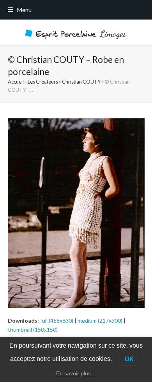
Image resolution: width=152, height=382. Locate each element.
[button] (20, 9)
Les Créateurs (43, 82)
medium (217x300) (100, 320)
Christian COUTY (81, 82)
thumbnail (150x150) (33, 329)
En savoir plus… (76, 373)
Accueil (16, 82)
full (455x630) (56, 320)
